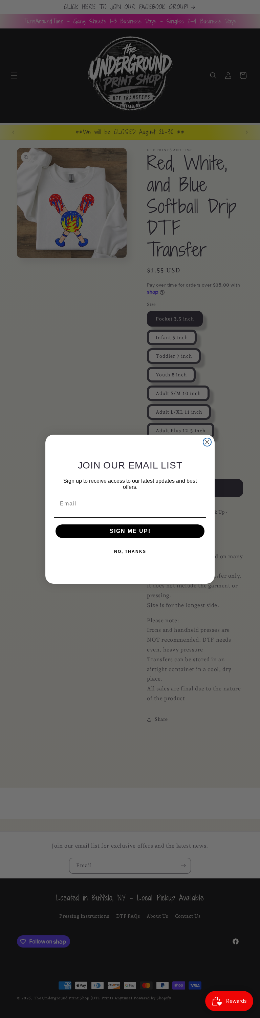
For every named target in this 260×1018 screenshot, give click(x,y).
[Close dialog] (207, 442)
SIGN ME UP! (130, 531)
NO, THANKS (130, 551)
